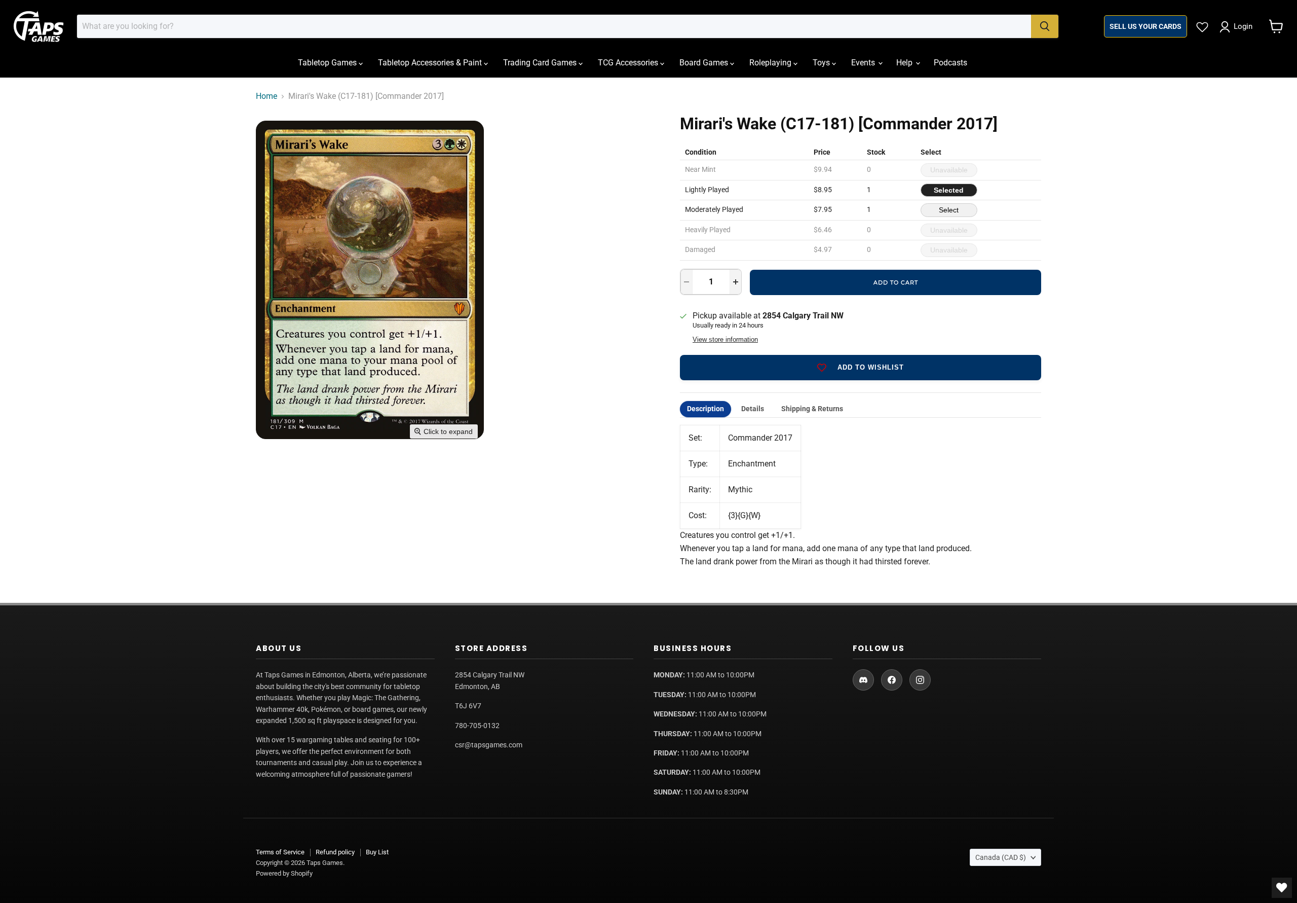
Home (266, 96)
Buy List (377, 852)
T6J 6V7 (468, 706)
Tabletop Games (328, 62)
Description (705, 409)
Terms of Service (280, 852)
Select (949, 210)
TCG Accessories (629, 62)
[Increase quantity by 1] (735, 282)
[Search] (1044, 26)
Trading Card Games (541, 62)
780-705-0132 (477, 725)
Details (752, 409)
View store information (725, 339)
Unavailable (949, 170)
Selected (949, 190)
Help (905, 62)
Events (864, 62)
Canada (1000, 857)
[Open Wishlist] (1282, 888)
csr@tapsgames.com (488, 745)
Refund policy (335, 852)
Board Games (704, 62)
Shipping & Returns (812, 409)
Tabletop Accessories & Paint (431, 62)
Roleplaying (771, 62)
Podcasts (950, 62)
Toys (822, 62)
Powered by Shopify (284, 873)
